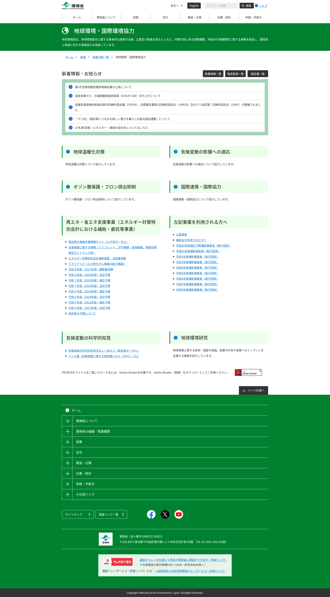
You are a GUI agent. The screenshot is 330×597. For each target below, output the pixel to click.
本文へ (174, 5)
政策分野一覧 (100, 57)
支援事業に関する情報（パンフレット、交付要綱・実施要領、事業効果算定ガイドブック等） (112, 250)
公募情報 (181, 234)
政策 (83, 57)
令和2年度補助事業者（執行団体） (197, 256)
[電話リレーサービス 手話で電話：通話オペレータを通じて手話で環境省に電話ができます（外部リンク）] (117, 562)
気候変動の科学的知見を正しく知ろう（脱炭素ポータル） (104, 350)
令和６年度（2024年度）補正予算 (89, 291)
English (194, 5)
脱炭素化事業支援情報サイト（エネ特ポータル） (98, 242)
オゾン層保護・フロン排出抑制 (104, 186)
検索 (248, 5)
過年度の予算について (82, 313)
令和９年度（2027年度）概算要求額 (90, 269)
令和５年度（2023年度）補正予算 (89, 302)
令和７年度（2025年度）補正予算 (89, 280)
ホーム (77, 17)
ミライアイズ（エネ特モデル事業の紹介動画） (97, 264)
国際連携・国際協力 (201, 186)
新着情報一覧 (213, 74)
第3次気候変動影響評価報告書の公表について (103, 87)
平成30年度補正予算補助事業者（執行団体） (203, 245)
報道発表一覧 (235, 74)
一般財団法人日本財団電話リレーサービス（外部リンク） (190, 571)
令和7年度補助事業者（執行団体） (197, 284)
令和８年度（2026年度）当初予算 (89, 275)
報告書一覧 (258, 74)
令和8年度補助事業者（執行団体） (197, 289)
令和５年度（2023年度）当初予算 (89, 308)
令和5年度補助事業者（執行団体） (197, 273)
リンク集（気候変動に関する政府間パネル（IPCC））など (103, 356)
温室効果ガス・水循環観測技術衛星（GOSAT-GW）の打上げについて (118, 96)
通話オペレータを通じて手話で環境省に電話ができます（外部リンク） (184, 560)
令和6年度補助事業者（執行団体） (197, 278)
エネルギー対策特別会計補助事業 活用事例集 (97, 258)
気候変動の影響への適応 (205, 151)
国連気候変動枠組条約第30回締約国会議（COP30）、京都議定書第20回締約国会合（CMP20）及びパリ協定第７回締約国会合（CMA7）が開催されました (168, 107)
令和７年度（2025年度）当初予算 (89, 286)
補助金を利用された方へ (191, 240)
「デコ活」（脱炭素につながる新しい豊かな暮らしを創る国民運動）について (122, 119)
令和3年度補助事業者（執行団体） (197, 262)
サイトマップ (73, 514)
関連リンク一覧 (108, 514)
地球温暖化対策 (89, 151)
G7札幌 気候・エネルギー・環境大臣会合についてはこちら (111, 127)
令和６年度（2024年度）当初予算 (89, 297)
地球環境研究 (194, 337)
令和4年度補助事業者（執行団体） (197, 267)
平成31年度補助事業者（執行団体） (198, 251)
